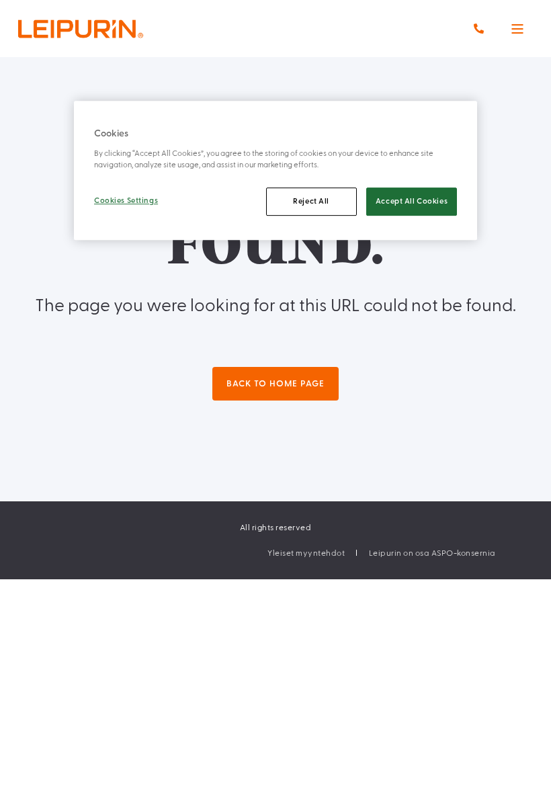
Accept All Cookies (412, 201)
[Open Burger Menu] (517, 28)
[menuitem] (306, 553)
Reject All (311, 201)
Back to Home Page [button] (275, 384)
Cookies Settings (126, 200)
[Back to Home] (107, 28)
